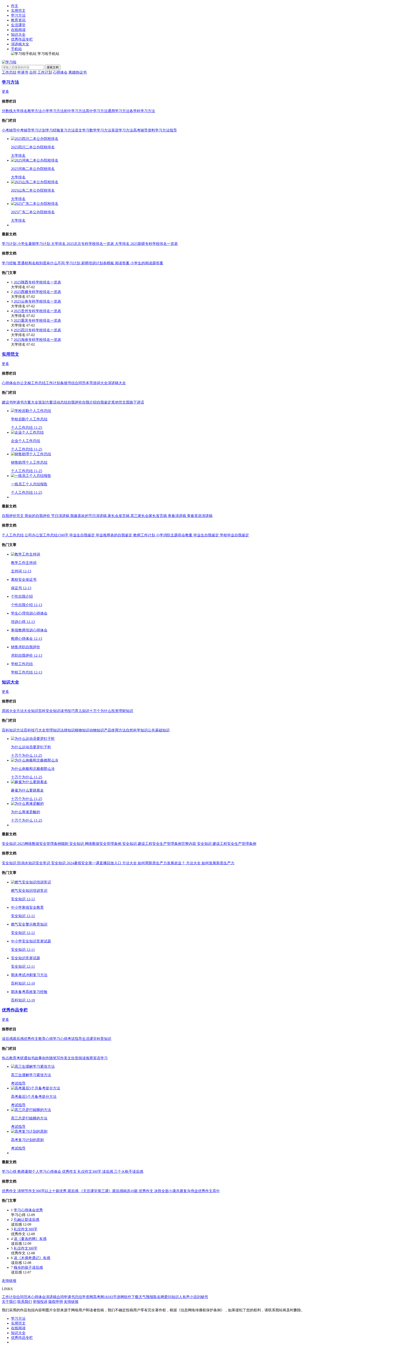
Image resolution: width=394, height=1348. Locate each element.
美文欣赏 (71, 1058)
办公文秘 (23, 383)
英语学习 (100, 1058)
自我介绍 (89, 402)
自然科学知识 (137, 730)
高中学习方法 (97, 111)
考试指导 (74, 1039)
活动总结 (60, 402)
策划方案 (45, 402)
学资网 (87, 1297)
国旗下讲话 (135, 402)
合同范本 (82, 383)
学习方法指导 (166, 130)
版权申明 (55, 1302)
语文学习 (82, 130)
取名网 (158, 1297)
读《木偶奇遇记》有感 (32, 1258)
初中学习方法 (75, 111)
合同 (32, 72)
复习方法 (67, 130)
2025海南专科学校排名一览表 (37, 340)
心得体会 (60, 72)
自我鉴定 (104, 402)
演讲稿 (51, 1297)
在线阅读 (18, 30)
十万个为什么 (100, 711)
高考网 (98, 1297)
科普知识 (104, 1039)
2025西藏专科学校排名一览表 (37, 292)
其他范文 (118, 402)
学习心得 (60, 1039)
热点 (5, 1058)
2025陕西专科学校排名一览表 (37, 282)
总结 (78, 1297)
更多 (5, 91)
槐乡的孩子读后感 (28, 1267)
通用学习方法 (119, 111)
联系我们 (24, 1302)
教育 (12, 1058)
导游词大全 (98, 383)
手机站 (16, 49)
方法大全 (23, 711)
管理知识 (53, 730)
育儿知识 (82, 711)
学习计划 (38, 130)
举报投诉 (40, 1302)
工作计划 (44, 72)
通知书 (29, 1058)
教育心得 (45, 1039)
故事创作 (42, 1058)
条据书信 (67, 383)
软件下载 (131, 1297)
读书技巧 (67, 711)
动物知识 (96, 730)
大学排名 (20, 111)
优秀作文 (31, 1039)
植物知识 (82, 730)
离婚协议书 (77, 72)
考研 (20, 1058)
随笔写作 (56, 1058)
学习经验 (53, 130)
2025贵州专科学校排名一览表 (37, 311)
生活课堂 (18, 25)
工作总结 (9, 72)
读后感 (7, 1039)
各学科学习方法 (142, 111)
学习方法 (18, 15)
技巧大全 (38, 730)
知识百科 (38, 711)
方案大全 (31, 402)
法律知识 (67, 730)
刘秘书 (202, 1297)
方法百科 (23, 730)
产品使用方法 (115, 730)
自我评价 (74, 402)
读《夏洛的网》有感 (30, 1239)
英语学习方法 (122, 130)
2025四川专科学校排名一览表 (37, 330)
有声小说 (189, 1297)
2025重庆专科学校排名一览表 (37, 320)
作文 (14, 6)
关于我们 (9, 1302)
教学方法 (34, 111)
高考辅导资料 (144, 130)
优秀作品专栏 (22, 39)
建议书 (7, 402)
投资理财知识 (122, 711)
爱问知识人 (173, 1297)
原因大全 (9, 711)
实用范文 (18, 11)
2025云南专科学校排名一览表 (37, 301)
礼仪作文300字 (25, 1229)
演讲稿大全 (20, 44)
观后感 (18, 1039)
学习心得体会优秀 (28, 1210)
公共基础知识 (159, 730)
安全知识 (53, 711)
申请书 (22, 72)
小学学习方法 (53, 111)
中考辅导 (23, 130)
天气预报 (146, 1297)
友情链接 (9, 1281)
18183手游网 (114, 1297)
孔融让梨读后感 (26, 1220)
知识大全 (18, 34)
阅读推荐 (85, 1058)
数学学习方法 (100, 130)
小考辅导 (9, 130)
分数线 (7, 111)
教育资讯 (18, 20)
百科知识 (9, 730)
